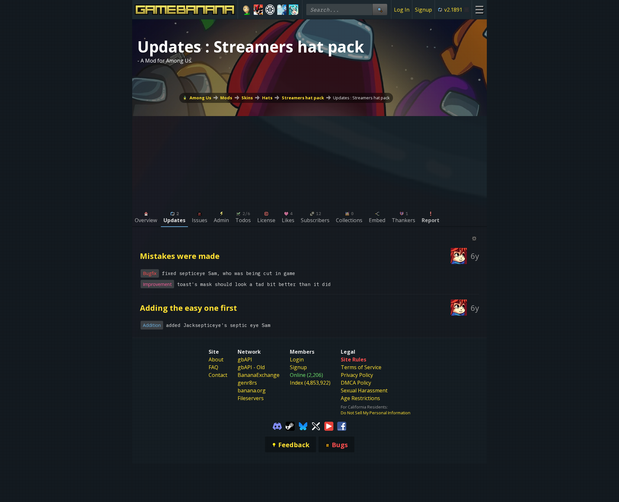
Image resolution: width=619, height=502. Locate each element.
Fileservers (251, 398)
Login (297, 359)
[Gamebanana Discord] (277, 425)
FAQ (213, 367)
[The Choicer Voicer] (282, 9)
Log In (401, 9)
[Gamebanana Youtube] (329, 425)
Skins (247, 98)
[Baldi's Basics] (246, 9)
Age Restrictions (360, 398)
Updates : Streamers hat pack (361, 98)
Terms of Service (361, 367)
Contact (218, 375)
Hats (267, 98)
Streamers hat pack (303, 98)
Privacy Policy (357, 375)
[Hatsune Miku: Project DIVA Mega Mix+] (294, 9)
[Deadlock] (270, 9)
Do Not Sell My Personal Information (375, 413)
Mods (226, 98)
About (216, 359)
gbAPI (245, 359)
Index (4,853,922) (310, 382)
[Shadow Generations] (258, 9)
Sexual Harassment (364, 390)
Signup (423, 9)
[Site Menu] (479, 9)
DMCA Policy (356, 382)
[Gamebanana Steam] (290, 425)
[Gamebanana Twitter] (316, 425)
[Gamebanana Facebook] (342, 425)
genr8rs (247, 382)
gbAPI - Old (251, 367)
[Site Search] (379, 9)
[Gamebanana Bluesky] (303, 425)
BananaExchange (259, 375)
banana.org (252, 390)
